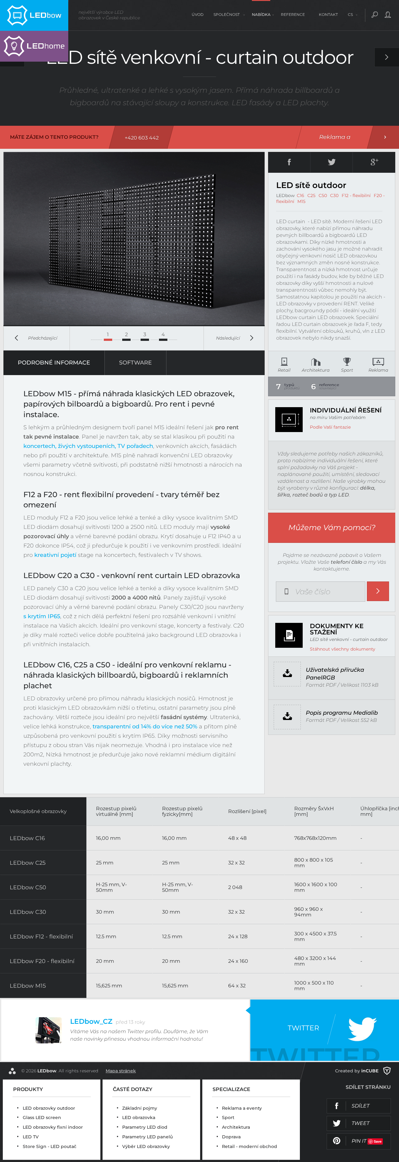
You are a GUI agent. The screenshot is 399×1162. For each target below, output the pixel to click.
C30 (334, 195)
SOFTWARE (135, 362)
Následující (228, 338)
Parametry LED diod (144, 1127)
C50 (323, 195)
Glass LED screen (42, 1117)
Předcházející (42, 338)
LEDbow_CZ (107, 1021)
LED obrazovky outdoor (49, 1108)
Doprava (231, 1137)
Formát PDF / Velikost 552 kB (342, 716)
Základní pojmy (139, 1108)
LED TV (31, 1137)
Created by (356, 1071)
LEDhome (34, 46)
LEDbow (34, 15)
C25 (311, 195)
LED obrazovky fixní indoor (53, 1127)
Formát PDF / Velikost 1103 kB (342, 677)
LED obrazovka (138, 1117)
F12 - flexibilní (356, 195)
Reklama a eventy (242, 1108)
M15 (301, 201)
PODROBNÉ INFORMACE (54, 362)
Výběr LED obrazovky (146, 1146)
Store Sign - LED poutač (49, 1146)
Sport (228, 1117)
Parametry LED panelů (147, 1137)
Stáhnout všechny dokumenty (342, 649)
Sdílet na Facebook (351, 1101)
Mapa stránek (121, 1071)
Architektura (236, 1127)
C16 (300, 195)
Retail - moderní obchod (249, 1146)
